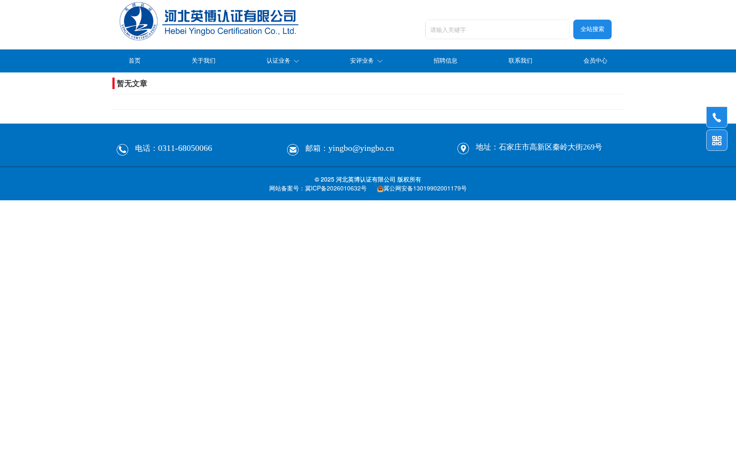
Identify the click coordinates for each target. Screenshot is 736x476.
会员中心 (595, 61)
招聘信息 (445, 61)
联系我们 (520, 61)
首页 (135, 61)
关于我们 (204, 61)
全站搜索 (592, 29)
